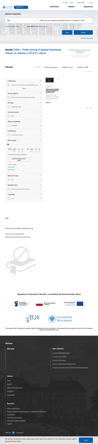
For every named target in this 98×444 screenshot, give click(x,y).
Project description (13, 408)
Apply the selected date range (19, 159)
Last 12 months (12, 164)
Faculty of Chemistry (60, 357)
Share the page (80, 2)
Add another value (13, 26)
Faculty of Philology (59, 360)
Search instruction (86, 38)
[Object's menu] (58, 78)
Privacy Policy (16, 441)
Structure (48, 102)
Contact (9, 424)
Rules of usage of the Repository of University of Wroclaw (26, 411)
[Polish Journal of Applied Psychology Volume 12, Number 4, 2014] (51, 82)
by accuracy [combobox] (54, 67)
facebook (19, 432)
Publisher (10, 391)
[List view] (86, 67)
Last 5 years (11, 169)
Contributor (11, 395)
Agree (86, 440)
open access (43, 26)
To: (28, 149)
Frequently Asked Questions (16, 421)
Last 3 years (11, 167)
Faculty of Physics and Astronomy (64, 364)
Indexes (71, 6)
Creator (9, 384)
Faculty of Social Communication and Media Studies (70, 367)
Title (8, 380)
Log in (91, 2)
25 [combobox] (71, 67)
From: (10, 149)
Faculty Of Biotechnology (61, 353)
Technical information (14, 418)
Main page (10, 349)
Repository (88, 6)
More (24, 89)
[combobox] (65, 20)
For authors (11, 415)
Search (83, 32)
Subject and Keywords (14, 388)
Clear (67, 32)
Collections (54, 6)
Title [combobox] (8, 20)
